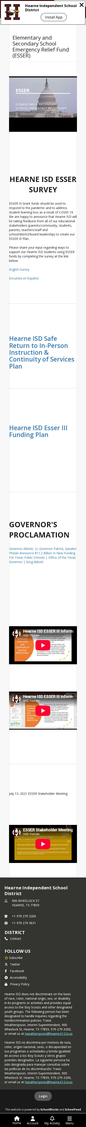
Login (43, 1096)
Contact (15, 938)
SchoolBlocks (49, 1109)
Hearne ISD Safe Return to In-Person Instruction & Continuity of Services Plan (42, 352)
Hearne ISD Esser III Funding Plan (38, 431)
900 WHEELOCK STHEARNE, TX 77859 (25, 903)
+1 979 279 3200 (24, 916)
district (15, 932)
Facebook (17, 971)
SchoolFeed (73, 1109)
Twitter (15, 964)
